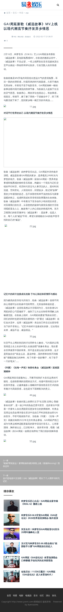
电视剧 (28, 595)
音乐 (15, 12)
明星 (15, 595)
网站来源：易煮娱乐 (24, 37)
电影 (21, 595)
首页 (8, 12)
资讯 (54, 595)
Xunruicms (33, 604)
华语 (21, 12)
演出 (48, 595)
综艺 (42, 595)
